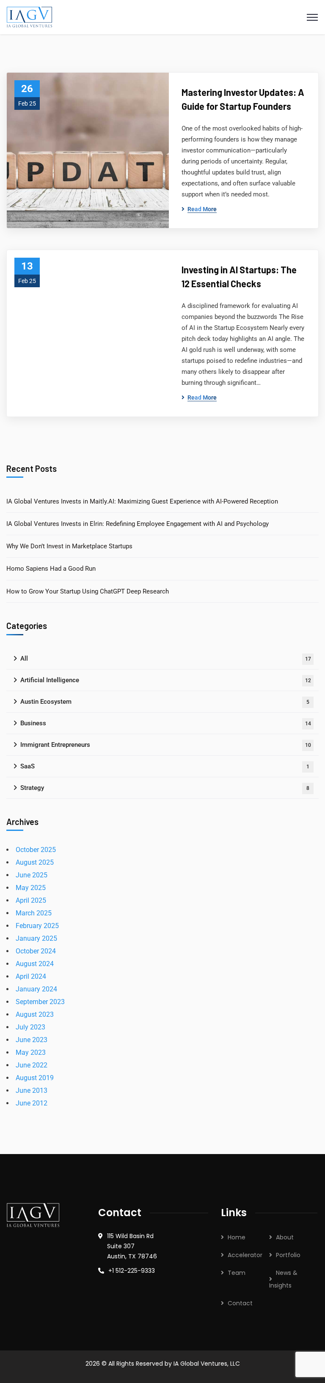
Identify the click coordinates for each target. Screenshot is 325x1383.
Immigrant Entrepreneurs (165, 745)
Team (236, 1273)
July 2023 (30, 1027)
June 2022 (31, 1065)
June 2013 (31, 1090)
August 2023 (35, 1014)
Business (165, 723)
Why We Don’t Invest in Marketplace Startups (69, 546)
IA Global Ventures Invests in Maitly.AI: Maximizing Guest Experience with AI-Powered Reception (142, 501)
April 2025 (31, 900)
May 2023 (31, 1052)
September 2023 (40, 1002)
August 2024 (35, 964)
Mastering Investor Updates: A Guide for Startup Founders (243, 99)
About (285, 1237)
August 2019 (35, 1078)
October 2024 (36, 951)
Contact (240, 1303)
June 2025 (31, 875)
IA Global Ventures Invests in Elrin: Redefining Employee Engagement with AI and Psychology (137, 524)
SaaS (164, 766)
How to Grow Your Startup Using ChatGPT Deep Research (87, 591)
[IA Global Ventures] (29, 17)
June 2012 (31, 1103)
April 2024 (31, 976)
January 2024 (36, 989)
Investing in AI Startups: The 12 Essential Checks (239, 276)
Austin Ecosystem (164, 701)
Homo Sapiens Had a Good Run (51, 568)
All (165, 658)
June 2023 (31, 1040)
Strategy (164, 788)
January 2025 (36, 938)
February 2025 (37, 926)
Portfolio (288, 1255)
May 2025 (31, 888)
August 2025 (35, 862)
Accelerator (245, 1255)
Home (236, 1237)
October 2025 (36, 850)
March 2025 (34, 913)
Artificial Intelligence (165, 680)
